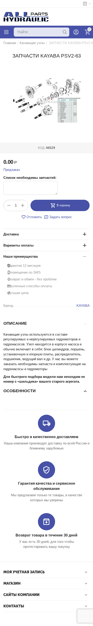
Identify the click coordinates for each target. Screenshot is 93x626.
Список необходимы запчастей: (29, 178)
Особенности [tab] (19, 391)
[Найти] (64, 32)
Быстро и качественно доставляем (46, 437)
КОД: (41, 148)
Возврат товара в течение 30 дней (46, 535)
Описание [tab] (15, 323)
